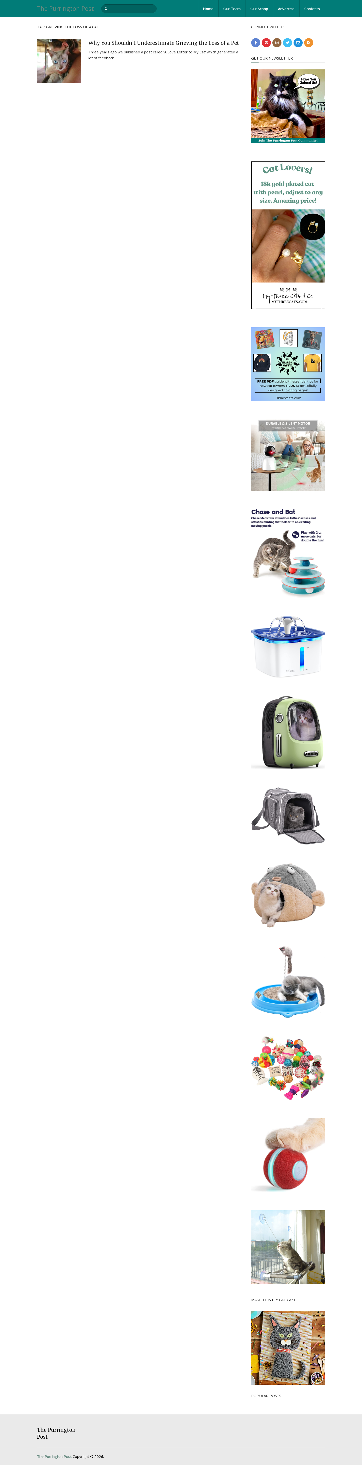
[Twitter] (287, 42)
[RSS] (308, 42)
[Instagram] (276, 42)
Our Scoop (259, 8)
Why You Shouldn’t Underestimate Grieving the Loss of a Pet (163, 43)
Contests (312, 8)
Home (208, 8)
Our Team (232, 8)
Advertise (286, 8)
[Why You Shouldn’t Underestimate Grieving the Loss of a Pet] (59, 61)
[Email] (298, 42)
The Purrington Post (65, 8)
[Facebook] (255, 42)
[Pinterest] (266, 42)
